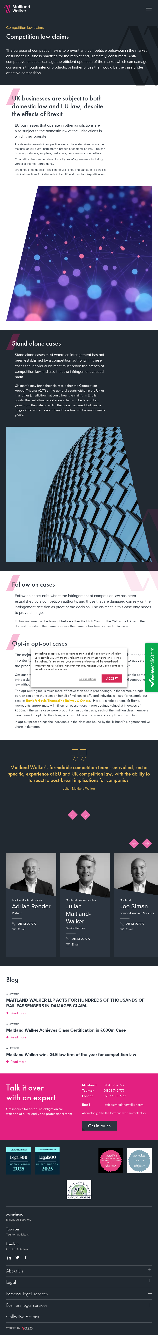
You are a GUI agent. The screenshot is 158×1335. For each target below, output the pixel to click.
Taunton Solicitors (17, 1234)
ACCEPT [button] (112, 678)
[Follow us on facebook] (26, 1257)
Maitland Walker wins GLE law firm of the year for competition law (71, 1054)
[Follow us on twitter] (17, 1257)
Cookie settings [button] (87, 678)
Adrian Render (31, 906)
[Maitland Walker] (17, 8)
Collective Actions (22, 1316)
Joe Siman (134, 906)
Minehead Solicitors (18, 1219)
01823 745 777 (114, 1090)
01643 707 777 (114, 1085)
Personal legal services (27, 1293)
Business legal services (26, 1305)
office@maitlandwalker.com (124, 1104)
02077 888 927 (115, 1096)
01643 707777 (26, 923)
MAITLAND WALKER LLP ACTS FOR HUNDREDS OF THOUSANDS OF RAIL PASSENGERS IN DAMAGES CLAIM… (75, 1003)
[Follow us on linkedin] (9, 1257)
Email (21, 929)
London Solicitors (17, 1249)
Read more (18, 1013)
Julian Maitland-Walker (78, 914)
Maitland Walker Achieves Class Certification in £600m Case (66, 1030)
